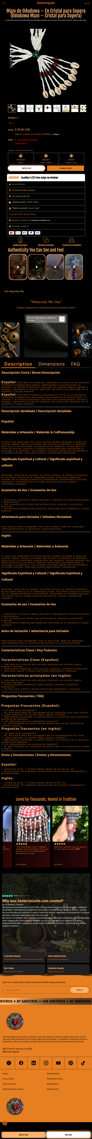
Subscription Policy (55, 1079)
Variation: (13, 118)
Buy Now (68, 1135)
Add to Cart (23, 1135)
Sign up (80, 990)
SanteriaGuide (46, 3)
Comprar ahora (66, 168)
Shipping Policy (53, 1074)
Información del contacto (13, 1089)
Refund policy (52, 1084)
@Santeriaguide (11, 1051)
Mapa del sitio (53, 1089)
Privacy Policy (8, 1079)
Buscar (5, 1074)
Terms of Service (9, 1084)
